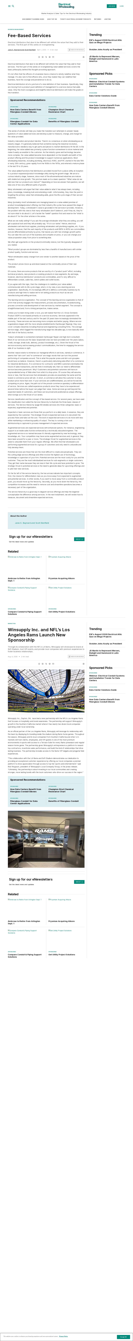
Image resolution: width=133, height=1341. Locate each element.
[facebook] (39, 57)
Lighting (107, 19)
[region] (66, 1337)
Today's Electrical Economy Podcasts (75, 19)
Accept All (123, 1337)
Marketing (12, 623)
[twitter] (46, 57)
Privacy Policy (63, 1336)
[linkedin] (43, 57)
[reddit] (50, 57)
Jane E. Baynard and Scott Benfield (22, 50)
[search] (13, 6)
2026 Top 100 (52, 19)
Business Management (16, 29)
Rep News (97, 19)
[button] (9, 6)
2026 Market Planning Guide (33, 19)
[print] (84, 57)
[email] (53, 57)
